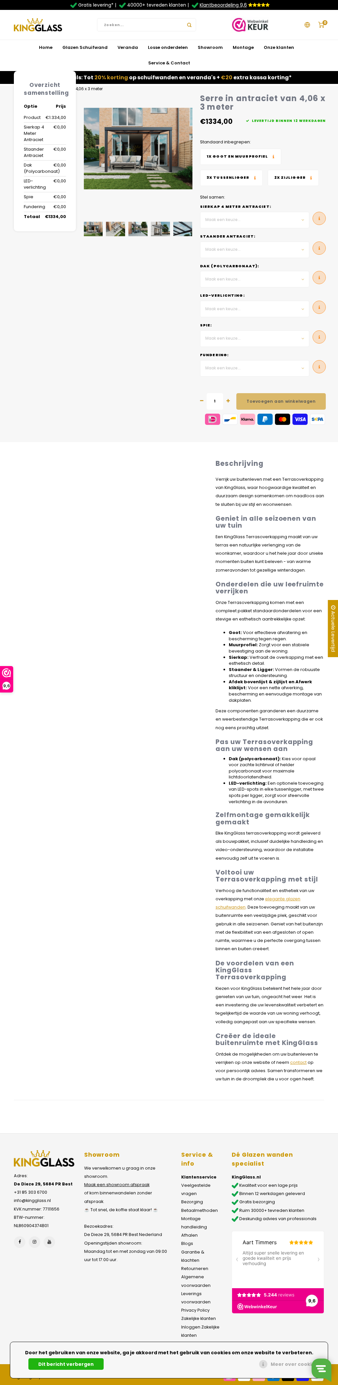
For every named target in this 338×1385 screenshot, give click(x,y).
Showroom (210, 47)
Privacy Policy (195, 1310)
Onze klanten (279, 47)
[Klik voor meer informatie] (240, 157)
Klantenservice (199, 1177)
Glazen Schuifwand (85, 47)
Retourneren (194, 1268)
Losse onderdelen (168, 47)
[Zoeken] (189, 24)
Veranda (128, 47)
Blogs (187, 1243)
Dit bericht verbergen (66, 1364)
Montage (243, 47)
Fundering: (214, 355)
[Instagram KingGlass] (34, 1242)
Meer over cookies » (296, 1364)
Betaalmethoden (199, 1210)
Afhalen (189, 1235)
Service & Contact (169, 63)
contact (298, 1062)
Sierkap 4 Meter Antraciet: (235, 206)
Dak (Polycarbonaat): (229, 266)
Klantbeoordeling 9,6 (223, 5)
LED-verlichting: (222, 295)
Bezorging (192, 1202)
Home (45, 47)
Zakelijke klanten (198, 1318)
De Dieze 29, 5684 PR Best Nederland (123, 1234)
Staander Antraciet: (227, 236)
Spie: (206, 325)
